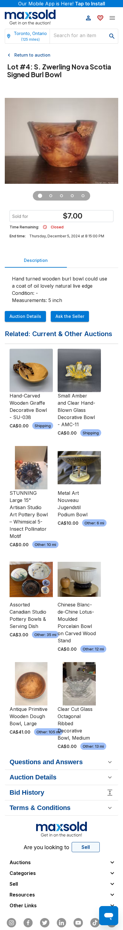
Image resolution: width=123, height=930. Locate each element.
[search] (112, 36)
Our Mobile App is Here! (61, 4)
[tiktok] (95, 923)
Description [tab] (36, 260)
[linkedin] (61, 923)
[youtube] (78, 923)
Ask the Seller (70, 316)
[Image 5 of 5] (83, 195)
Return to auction (32, 54)
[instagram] (11, 923)
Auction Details (25, 316)
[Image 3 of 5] (61, 195)
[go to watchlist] (100, 18)
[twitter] (45, 923)
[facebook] (28, 923)
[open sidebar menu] (112, 18)
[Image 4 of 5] (72, 195)
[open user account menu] (88, 18)
